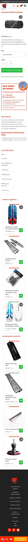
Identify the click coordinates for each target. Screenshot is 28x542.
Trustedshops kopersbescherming (12, 102)
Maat (2, 50)
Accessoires (5, 179)
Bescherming (5, 190)
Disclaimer (15, 517)
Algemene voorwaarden (15, 497)
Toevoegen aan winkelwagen (21, 539)
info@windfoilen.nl (9, 97)
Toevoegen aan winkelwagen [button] (21, 296)
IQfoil (10, 179)
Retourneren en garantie (15, 508)
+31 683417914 (8, 95)
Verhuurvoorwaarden (15, 501)
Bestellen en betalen (15, 505)
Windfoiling (5, 170)
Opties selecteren (21, 262)
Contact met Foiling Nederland (15, 487)
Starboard (4, 158)
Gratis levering (7, 100)
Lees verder (21, 230)
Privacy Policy (15, 521)
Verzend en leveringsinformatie (15, 513)
